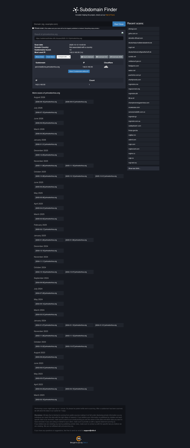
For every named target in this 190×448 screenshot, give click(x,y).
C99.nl (85, 442)
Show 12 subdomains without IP (79, 71)
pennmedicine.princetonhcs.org (47, 66)
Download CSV (102, 57)
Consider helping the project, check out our (95, 15)
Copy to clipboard (87, 57)
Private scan (67, 28)
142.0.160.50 (88, 66)
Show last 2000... (135, 168)
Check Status (50, 57)
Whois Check (40, 57)
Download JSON (117, 57)
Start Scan (119, 24)
